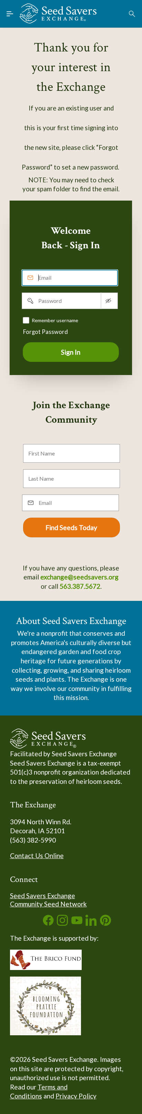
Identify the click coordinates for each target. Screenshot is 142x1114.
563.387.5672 (80, 586)
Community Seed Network (48, 904)
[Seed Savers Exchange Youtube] (76, 923)
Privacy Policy (76, 1096)
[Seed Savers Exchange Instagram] (62, 923)
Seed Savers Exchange (42, 896)
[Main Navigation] (10, 13)
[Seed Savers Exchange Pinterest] (105, 923)
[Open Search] (132, 13)
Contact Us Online (37, 855)
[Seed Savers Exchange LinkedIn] (91, 923)
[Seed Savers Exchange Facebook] (48, 923)
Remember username (55, 320)
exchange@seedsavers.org (79, 577)
